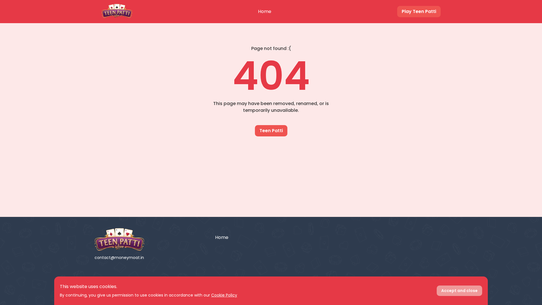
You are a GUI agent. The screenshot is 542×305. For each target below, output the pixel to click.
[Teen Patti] (151, 239)
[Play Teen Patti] (116, 11)
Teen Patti (271, 130)
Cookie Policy (224, 295)
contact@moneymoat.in (119, 257)
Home (264, 11)
